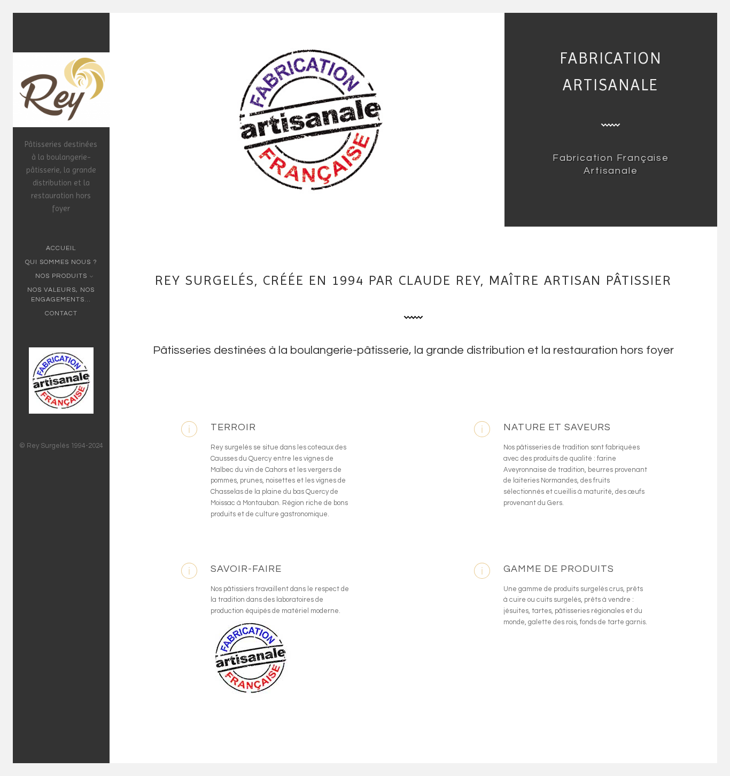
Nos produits (61, 276)
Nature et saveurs (557, 427)
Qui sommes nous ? (61, 262)
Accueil (61, 248)
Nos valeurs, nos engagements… (61, 294)
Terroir (233, 427)
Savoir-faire (246, 569)
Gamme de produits (558, 569)
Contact (61, 313)
